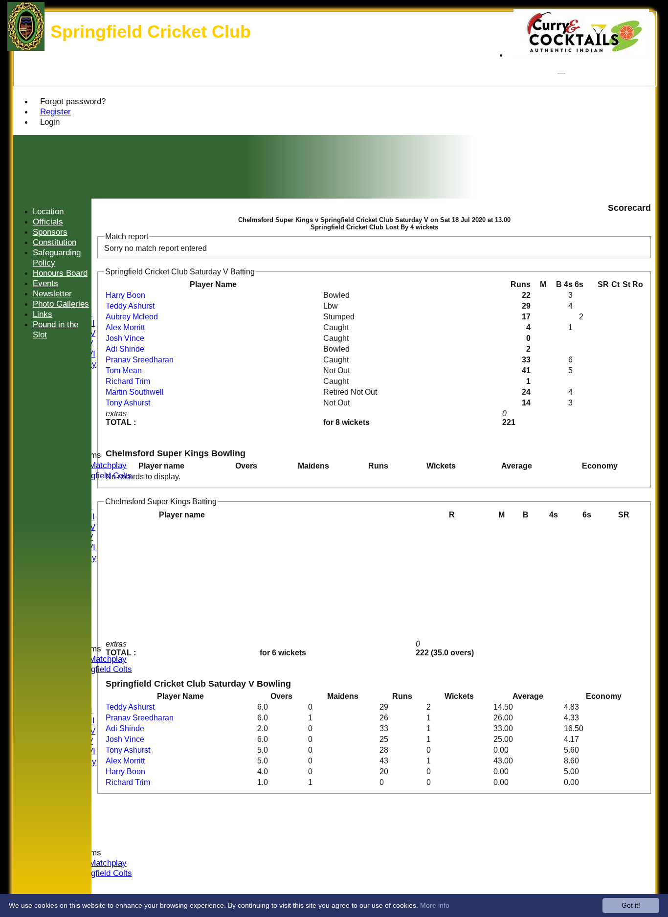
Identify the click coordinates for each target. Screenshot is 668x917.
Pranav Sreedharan (140, 360)
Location (48, 211)
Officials (48, 221)
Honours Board (60, 273)
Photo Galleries (61, 304)
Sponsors (50, 232)
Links (42, 314)
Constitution (54, 242)
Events (45, 283)
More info (434, 905)
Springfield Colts (102, 475)
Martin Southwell (135, 392)
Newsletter (52, 293)
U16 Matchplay (99, 465)
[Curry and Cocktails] (581, 55)
